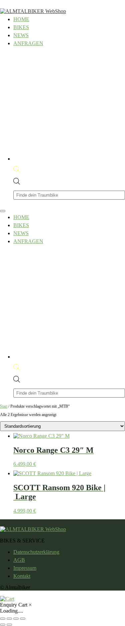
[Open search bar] (16, 171)
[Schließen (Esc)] (22, 619)
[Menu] (2, 211)
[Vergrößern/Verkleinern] (2, 619)
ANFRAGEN (28, 43)
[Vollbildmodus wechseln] (9, 619)
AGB (19, 560)
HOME (21, 19)
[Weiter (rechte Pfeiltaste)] (9, 625)
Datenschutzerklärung (36, 552)
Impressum (24, 568)
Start (3, 406)
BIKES (21, 27)
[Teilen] (16, 619)
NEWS (21, 35)
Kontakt (21, 576)
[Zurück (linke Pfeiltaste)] (2, 625)
